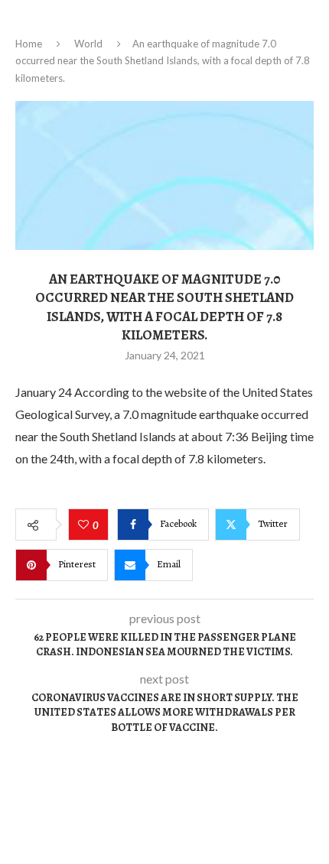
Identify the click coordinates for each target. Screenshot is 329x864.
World (88, 43)
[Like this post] (85, 525)
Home (28, 43)
